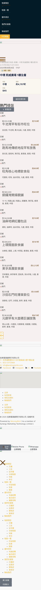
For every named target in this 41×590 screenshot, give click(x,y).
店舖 (10, 466)
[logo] (20, 47)
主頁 (6, 392)
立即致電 (17, 449)
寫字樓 (11, 472)
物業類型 (5, 3)
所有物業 (12, 485)
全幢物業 (12, 474)
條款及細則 (8, 398)
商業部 (11, 508)
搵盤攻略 (12, 500)
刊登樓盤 (4, 36)
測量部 (11, 513)
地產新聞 (12, 495)
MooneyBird (15, 421)
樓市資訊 (5, 17)
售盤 (10, 487)
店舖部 (11, 505)
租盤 (10, 490)
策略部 (11, 511)
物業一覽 (5, 10)
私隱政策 (7, 395)
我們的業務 (6, 24)
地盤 (10, 477)
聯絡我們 (5, 31)
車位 (10, 479)
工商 (10, 469)
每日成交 (12, 498)
